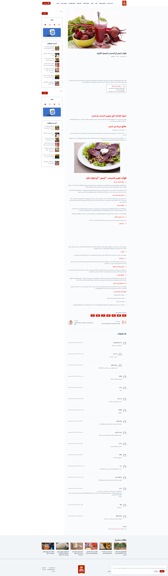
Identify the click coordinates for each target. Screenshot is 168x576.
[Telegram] (103, 315)
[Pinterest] (114, 315)
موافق (162, 571)
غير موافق (156, 571)
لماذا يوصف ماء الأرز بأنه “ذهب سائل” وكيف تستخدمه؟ (49, 70)
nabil (120, 455)
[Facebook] (124, 315)
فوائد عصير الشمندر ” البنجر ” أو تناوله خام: (116, 91)
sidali (120, 376)
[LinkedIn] (108, 315)
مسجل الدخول (117, 529)
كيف (96, 3)
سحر (121, 466)
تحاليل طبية (64, 3)
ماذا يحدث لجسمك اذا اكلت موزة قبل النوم (107, 552)
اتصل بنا (44, 569)
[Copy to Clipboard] (93, 315)
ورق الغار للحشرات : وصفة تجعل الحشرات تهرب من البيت (48, 77)
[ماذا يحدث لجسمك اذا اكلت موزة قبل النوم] (57, 60)
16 (117, 56)
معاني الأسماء (86, 3)
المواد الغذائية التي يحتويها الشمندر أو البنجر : (116, 88)
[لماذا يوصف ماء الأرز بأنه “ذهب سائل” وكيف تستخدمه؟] (57, 70)
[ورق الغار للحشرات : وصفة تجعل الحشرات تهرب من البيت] (57, 77)
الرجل (92, 3)
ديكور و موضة (102, 3)
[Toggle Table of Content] (123, 86)
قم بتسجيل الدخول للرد (71, 342)
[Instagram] (50, 24)
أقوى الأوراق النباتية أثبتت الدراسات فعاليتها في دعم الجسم (49, 48)
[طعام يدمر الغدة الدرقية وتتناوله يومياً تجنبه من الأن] (57, 65)
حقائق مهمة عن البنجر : (120, 90)
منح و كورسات (71, 3)
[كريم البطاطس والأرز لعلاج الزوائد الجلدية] (57, 84)
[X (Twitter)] (119, 315)
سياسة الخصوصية (51, 569)
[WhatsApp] (98, 315)
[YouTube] (45, 24)
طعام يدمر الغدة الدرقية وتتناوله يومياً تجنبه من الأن (91, 552)
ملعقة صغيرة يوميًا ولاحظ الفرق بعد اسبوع (48, 552)
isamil (120, 410)
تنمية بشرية (110, 3)
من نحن (53, 571)
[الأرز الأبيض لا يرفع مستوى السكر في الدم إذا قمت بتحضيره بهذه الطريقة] (62, 546)
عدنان (120, 443)
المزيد (57, 3)
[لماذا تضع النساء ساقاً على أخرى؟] (57, 55)
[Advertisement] (97, 69)
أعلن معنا (45, 3)
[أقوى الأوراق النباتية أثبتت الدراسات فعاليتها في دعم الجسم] (57, 48)
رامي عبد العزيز (118, 432)
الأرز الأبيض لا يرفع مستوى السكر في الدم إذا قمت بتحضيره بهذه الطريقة (63, 553)
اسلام (120, 488)
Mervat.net (119, 516)
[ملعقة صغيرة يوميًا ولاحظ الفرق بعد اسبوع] (48, 546)
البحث (61, 11)
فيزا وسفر (79, 3)
